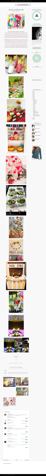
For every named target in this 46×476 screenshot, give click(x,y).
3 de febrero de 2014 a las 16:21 (24, 444)
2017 (33, 96)
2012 (33, 118)
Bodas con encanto (37, 128)
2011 (33, 119)
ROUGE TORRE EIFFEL (38, 135)
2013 (33, 117)
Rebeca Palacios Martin (9, 427)
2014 (33, 99)
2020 (33, 93)
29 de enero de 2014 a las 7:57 (24, 428)
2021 (33, 92)
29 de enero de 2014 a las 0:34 (24, 423)
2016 (33, 97)
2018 (33, 95)
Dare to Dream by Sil (9, 433)
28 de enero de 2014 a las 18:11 (24, 420)
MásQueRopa (8, 419)
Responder (26, 418)
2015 (33, 98)
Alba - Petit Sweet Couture (10, 422)
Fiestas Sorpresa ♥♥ (16, 10)
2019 (33, 94)
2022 (33, 91)
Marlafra (14, 11)
